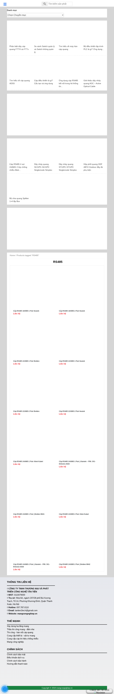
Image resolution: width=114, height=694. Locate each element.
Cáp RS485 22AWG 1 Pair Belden (26, 361)
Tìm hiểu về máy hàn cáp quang (68, 47)
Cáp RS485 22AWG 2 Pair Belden (26, 411)
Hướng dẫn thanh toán (17, 664)
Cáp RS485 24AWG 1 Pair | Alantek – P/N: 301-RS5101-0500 (77, 462)
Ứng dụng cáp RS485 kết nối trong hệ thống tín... (68, 83)
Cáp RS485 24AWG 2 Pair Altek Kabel (74, 514)
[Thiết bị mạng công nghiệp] (22, 3)
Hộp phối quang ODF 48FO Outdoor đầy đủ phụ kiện (93, 167)
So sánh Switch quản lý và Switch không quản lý (44, 49)
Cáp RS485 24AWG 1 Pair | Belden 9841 (28, 514)
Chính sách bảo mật (16, 654)
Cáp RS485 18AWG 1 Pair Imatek (26, 311)
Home (12, 255)
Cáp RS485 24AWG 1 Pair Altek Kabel (28, 461)
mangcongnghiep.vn (27, 613)
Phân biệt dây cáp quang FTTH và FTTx (19, 47)
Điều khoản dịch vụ (15, 657)
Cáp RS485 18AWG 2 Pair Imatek (72, 311)
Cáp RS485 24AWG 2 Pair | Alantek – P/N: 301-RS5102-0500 (31, 565)
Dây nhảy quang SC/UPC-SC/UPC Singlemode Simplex (43, 167)
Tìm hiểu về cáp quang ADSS (19, 82)
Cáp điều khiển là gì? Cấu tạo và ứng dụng (43, 82)
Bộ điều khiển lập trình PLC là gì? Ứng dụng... (94, 47)
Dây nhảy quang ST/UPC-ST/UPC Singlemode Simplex (68, 167)
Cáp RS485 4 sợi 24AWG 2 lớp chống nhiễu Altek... (18, 167)
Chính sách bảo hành (16, 661)
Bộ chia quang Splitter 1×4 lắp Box (19, 199)
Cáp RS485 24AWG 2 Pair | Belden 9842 (74, 564)
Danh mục (12, 10)
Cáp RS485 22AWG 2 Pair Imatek (72, 411)
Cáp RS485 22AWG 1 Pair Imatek (72, 361)
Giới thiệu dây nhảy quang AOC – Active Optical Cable (92, 83)
